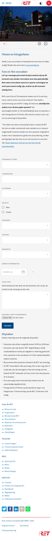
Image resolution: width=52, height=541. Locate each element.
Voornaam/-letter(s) (9, 159)
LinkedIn (16, 509)
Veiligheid (8, 429)
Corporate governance (13, 447)
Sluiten (48, 3)
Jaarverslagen (10, 443)
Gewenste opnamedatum (11, 264)
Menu (8, 3)
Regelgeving (9, 492)
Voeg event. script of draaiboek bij (14, 314)
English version (8, 525)
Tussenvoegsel (7, 174)
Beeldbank (8, 489)
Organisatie (6, 249)
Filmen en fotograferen (14, 485)
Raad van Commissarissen (15, 422)
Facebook (10, 509)
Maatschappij (10, 471)
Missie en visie (10, 409)
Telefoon (5, 235)
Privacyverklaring (9, 530)
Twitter (4, 509)
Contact (7, 482)
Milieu (7, 468)
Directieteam (10, 419)
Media (6, 495)
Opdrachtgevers (11, 450)
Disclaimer (24, 525)
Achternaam (6, 188)
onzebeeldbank (32, 65)
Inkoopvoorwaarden (12, 499)
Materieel (8, 425)
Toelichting (6, 282)
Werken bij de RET (11, 416)
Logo (26, 3)
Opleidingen (9, 432)
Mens (6, 464)
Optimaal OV (9, 461)
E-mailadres (6, 220)
